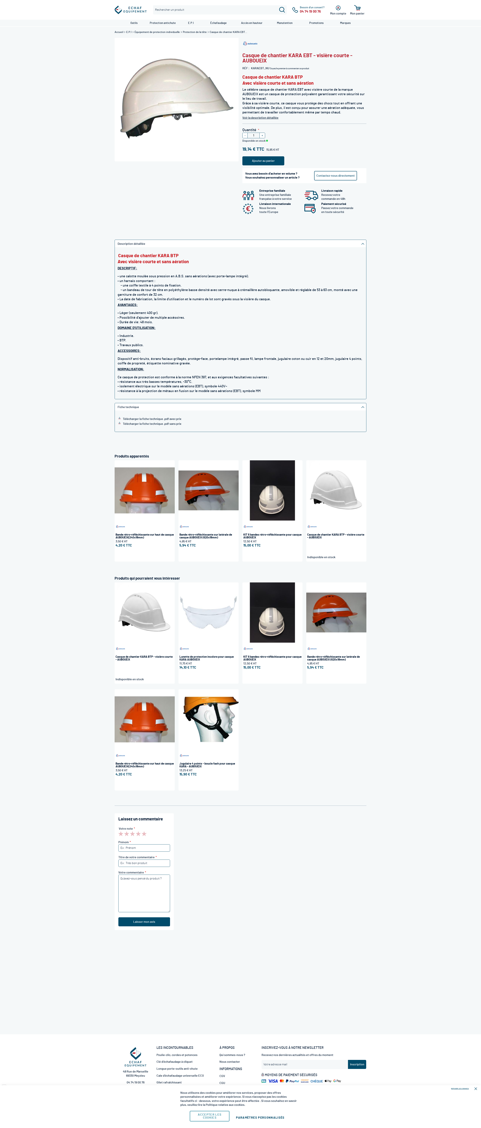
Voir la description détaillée (260, 117)
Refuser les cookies (460, 1088)
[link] (134, 23)
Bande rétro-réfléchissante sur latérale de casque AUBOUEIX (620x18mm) (205, 536)
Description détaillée (131, 243)
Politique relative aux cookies (225, 1104)
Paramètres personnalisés (260, 1117)
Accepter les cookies (209, 1116)
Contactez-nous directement (335, 175)
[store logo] (131, 10)
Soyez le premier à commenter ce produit (289, 68)
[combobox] (220, 9)
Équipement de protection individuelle (157, 32)
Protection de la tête (195, 32)
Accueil (119, 32)
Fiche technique (128, 407)
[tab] (240, 243)
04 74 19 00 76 (135, 1082)
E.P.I (129, 32)
